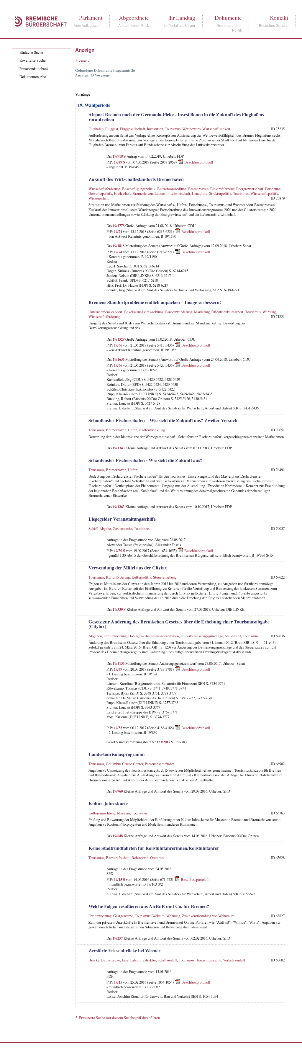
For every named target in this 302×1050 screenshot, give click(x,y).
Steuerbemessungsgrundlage (201, 636)
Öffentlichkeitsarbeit (227, 311)
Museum (123, 813)
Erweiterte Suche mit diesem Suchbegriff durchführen (119, 1017)
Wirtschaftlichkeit (216, 128)
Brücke (93, 960)
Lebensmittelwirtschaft (172, 193)
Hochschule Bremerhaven (133, 193)
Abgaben (95, 636)
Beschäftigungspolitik (138, 188)
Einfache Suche (31, 52)
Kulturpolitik (141, 577)
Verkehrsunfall (234, 960)
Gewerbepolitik (100, 193)
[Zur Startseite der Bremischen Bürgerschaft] (38, 33)
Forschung (272, 188)
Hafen (132, 429)
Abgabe (105, 528)
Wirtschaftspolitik (264, 193)
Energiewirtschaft (249, 188)
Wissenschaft (98, 198)
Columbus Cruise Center (124, 763)
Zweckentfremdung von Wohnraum (208, 915)
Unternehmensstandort (105, 311)
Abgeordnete (134, 17)
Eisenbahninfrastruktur (139, 960)
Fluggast (111, 128)
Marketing (202, 311)
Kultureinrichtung (101, 813)
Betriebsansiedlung (171, 188)
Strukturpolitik (220, 193)
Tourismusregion (208, 960)
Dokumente (228, 17)
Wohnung (173, 915)
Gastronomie (122, 528)
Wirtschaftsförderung (104, 188)
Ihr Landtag (181, 17)
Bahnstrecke (110, 960)
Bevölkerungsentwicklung (143, 311)
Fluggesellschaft (132, 128)
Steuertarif (233, 636)
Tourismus (172, 128)
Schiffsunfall (167, 960)
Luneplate (199, 193)
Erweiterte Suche (32, 60)
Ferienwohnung (115, 636)
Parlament (90, 17)
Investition (155, 128)
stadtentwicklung (152, 429)
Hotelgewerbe (139, 636)
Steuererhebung (164, 577)
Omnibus (157, 857)
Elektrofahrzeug (222, 188)
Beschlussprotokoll (198, 162)
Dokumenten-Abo (32, 76)
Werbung (269, 311)
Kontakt (279, 17)
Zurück (84, 60)
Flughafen (96, 128)
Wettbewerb (191, 128)
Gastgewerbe (123, 915)
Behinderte (140, 857)
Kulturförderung (118, 577)
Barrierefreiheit (118, 857)
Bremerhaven (198, 188)
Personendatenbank (33, 68)
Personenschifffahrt (159, 763)
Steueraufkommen (165, 636)
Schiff (93, 528)
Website (158, 915)
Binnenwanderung (178, 311)
